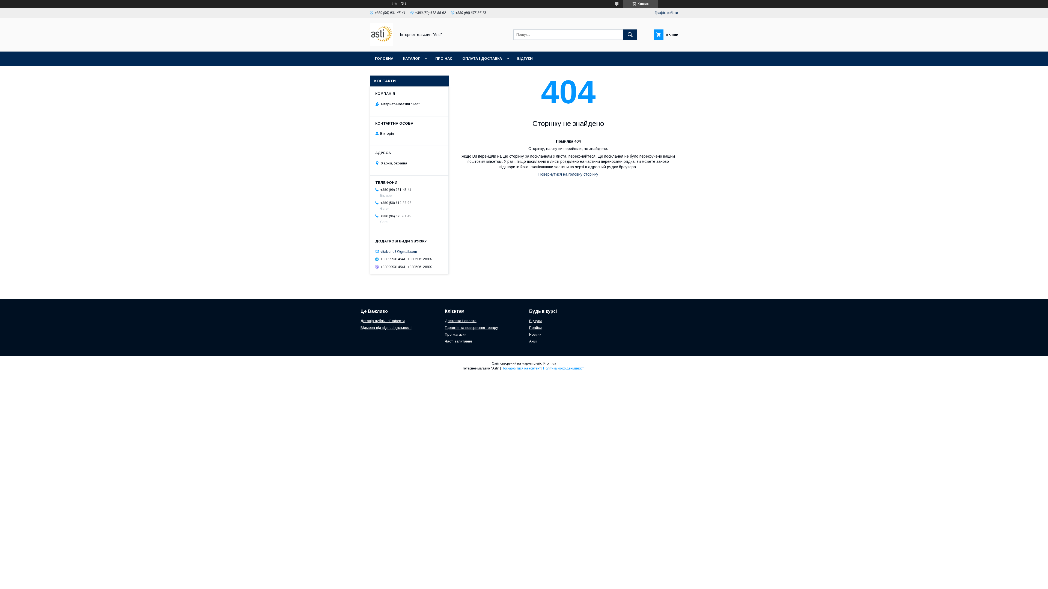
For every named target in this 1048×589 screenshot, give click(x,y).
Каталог (411, 58)
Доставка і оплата (461, 321)
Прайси (535, 328)
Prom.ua (549, 363)
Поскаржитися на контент (521, 368)
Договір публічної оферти (383, 321)
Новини (535, 334)
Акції (533, 341)
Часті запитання (458, 341)
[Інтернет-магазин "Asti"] (381, 44)
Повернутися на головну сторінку (568, 174)
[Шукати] (630, 34)
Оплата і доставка (482, 58)
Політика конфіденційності (564, 368)
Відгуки (525, 58)
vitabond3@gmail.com (398, 251)
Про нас (443, 58)
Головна (384, 58)
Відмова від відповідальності (386, 328)
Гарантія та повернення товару (471, 328)
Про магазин (455, 334)
